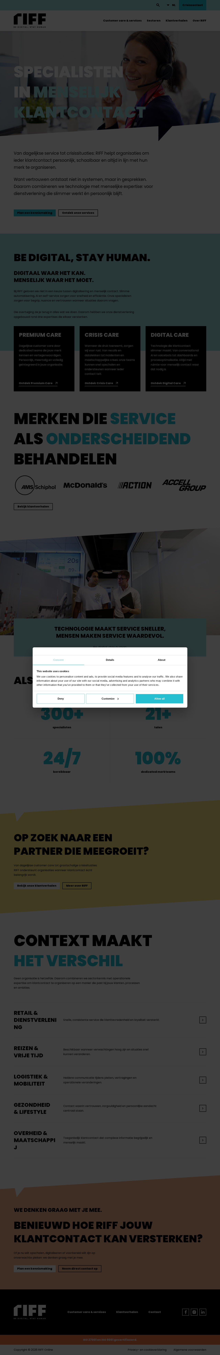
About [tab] (161, 659)
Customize (108, 698)
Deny (61, 698)
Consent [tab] (58, 659)
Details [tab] (110, 659)
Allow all (159, 698)
